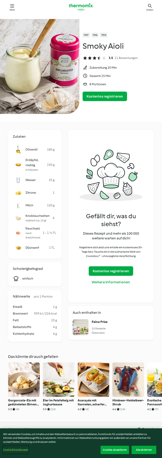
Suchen (149, 10)
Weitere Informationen (111, 282)
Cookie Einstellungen (15, 449)
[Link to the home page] (81, 7)
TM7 (86, 35)
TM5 (103, 35)
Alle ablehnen (144, 449)
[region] (81, 443)
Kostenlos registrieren (105, 96)
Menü (12, 10)
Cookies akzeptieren (115, 449)
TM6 (95, 35)
